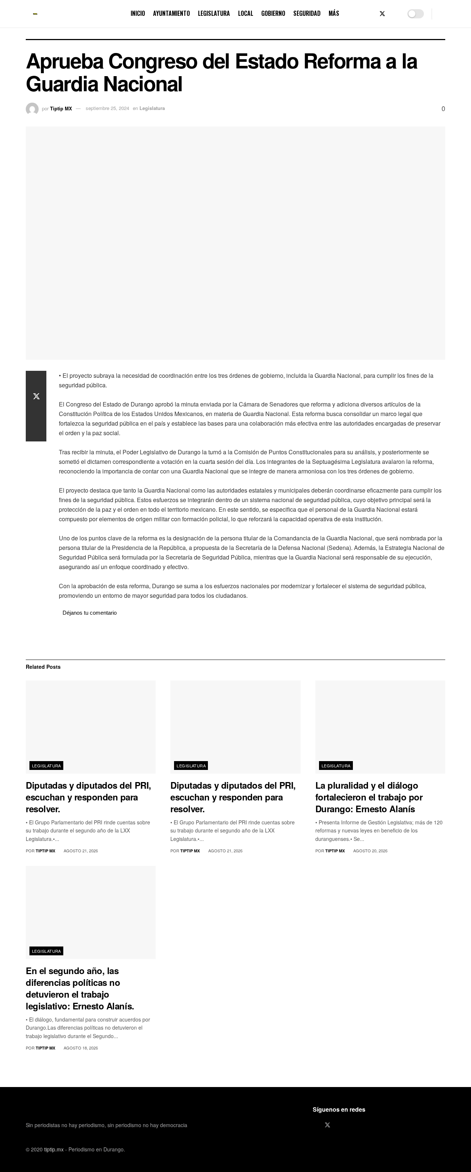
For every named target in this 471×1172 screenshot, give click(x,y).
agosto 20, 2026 (369, 850)
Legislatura (214, 13)
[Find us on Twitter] (382, 14)
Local (245, 13)
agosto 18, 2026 (80, 1048)
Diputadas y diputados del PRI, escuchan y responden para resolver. (88, 797)
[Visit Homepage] (35, 14)
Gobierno (273, 13)
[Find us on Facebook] (370, 14)
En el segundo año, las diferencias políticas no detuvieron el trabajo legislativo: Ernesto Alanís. (80, 988)
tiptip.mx (54, 1149)
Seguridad (307, 13)
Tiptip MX (61, 107)
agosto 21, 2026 (80, 850)
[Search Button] (442, 14)
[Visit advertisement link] (252, 638)
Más (334, 13)
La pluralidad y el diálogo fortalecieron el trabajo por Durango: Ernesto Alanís (369, 797)
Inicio (138, 13)
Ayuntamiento (171, 13)
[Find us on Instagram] (395, 14)
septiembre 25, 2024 (107, 107)
